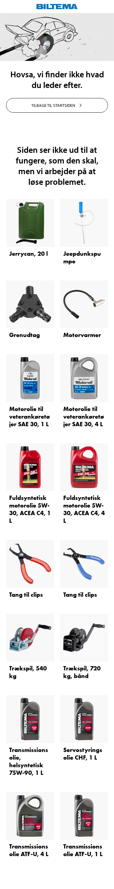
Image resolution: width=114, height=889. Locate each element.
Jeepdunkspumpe (82, 257)
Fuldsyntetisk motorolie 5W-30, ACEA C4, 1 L (30, 509)
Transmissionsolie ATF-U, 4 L (28, 850)
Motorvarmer (82, 335)
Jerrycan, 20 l (28, 254)
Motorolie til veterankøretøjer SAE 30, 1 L (29, 416)
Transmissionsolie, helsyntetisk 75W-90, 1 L (28, 761)
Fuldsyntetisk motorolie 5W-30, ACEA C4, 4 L (84, 509)
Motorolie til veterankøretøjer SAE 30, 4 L (83, 416)
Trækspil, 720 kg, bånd (82, 672)
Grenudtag (24, 335)
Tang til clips (26, 595)
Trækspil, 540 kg (28, 672)
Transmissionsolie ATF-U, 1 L (82, 850)
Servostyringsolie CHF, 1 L (82, 753)
